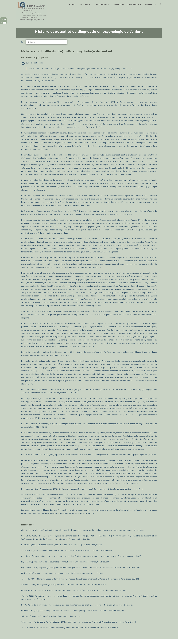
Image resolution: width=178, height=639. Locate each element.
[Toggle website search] (160, 4)
